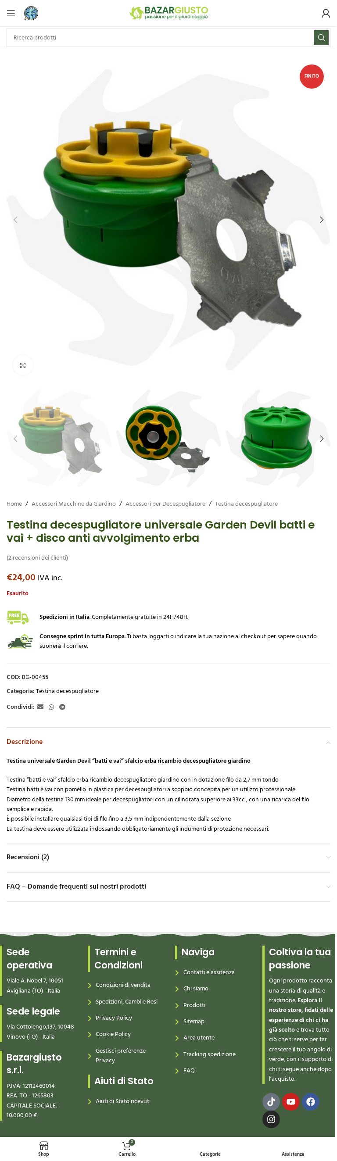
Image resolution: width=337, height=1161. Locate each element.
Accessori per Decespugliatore (165, 504)
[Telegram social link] (62, 707)
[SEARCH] (321, 37)
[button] (15, 220)
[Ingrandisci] (23, 365)
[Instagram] (271, 1119)
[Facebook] (310, 1102)
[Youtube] (291, 1102)
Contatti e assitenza (209, 973)
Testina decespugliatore (246, 504)
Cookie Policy (113, 1034)
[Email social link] (40, 707)
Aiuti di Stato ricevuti (123, 1102)
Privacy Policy (114, 1018)
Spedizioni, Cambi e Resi (127, 1002)
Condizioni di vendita (123, 985)
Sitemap (193, 1022)
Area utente (199, 1038)
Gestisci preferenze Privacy (121, 1056)
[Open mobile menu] (11, 13)
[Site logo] (168, 13)
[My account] (326, 13)
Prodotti (194, 1005)
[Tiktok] (271, 1102)
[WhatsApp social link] (51, 707)
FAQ (189, 1071)
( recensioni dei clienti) (37, 558)
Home (14, 504)
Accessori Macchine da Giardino (74, 504)
